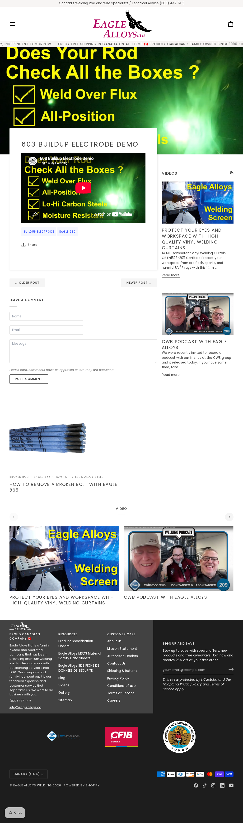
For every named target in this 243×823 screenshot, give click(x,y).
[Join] (230, 669)
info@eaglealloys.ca (25, 707)
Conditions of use (121, 686)
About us (114, 641)
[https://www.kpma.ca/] (179, 736)
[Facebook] (196, 785)
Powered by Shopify (81, 785)
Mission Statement (122, 648)
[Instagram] (213, 785)
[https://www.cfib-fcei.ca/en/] (121, 737)
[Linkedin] (222, 785)
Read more (171, 275)
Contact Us (116, 663)
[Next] (229, 517)
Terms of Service (121, 693)
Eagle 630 (67, 232)
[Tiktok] (204, 785)
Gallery (64, 692)
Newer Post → (139, 283)
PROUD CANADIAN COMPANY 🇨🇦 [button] (24, 636)
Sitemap (65, 700)
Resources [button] (68, 634)
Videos (63, 685)
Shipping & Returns (122, 671)
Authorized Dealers (122, 656)
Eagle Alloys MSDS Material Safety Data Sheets (79, 655)
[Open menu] (16, 24)
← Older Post (27, 283)
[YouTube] (231, 785)
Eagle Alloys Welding (32, 785)
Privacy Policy (191, 684)
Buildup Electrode (38, 232)
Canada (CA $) (27, 774)
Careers (113, 700)
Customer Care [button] (121, 634)
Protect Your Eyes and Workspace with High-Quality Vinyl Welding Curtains (191, 239)
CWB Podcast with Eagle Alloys (194, 344)
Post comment (28, 379)
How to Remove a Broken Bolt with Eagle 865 (63, 487)
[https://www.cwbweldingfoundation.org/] (63, 736)
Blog (61, 678)
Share (32, 245)
